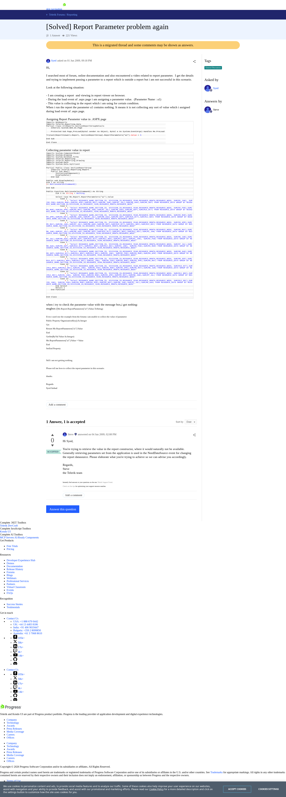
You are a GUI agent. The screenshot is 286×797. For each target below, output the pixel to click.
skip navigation (54, 9)
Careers (11, 734)
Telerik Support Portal (105, 482)
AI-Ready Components (26, 537)
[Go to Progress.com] (11, 708)
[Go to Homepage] (64, 9)
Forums (11, 572)
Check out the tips (69, 486)
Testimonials (13, 607)
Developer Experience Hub (21, 560)
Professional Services (18, 581)
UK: (25, 624)
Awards (11, 725)
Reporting (72, 14)
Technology (13, 722)
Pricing (10, 549)
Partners (11, 584)
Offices (10, 737)
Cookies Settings (268, 789)
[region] (143, 789)
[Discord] (15, 664)
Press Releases (14, 728)
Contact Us (12, 618)
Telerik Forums (56, 14)
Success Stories (15, 604)
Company (12, 719)
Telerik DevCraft (9, 525)
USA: (25, 621)
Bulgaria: (27, 630)
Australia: (27, 633)
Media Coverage (15, 731)
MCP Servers (7, 537)
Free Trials (12, 546)
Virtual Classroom (16, 587)
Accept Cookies (237, 789)
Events (10, 590)
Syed (53, 60)
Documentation (15, 566)
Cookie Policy (156, 789)
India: (26, 627)
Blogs (10, 575)
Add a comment (57, 404)
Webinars (11, 578)
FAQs (10, 593)
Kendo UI (5, 531)
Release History (15, 569)
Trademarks (216, 772)
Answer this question (62, 509)
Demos (10, 563)
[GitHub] (15, 660)
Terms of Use (14, 780)
